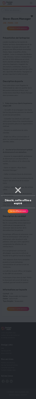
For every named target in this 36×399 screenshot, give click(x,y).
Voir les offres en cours (18, 211)
